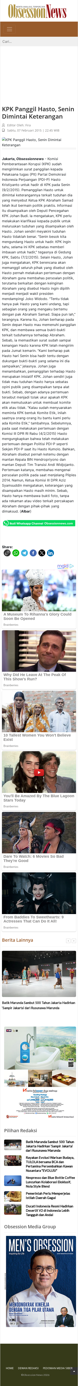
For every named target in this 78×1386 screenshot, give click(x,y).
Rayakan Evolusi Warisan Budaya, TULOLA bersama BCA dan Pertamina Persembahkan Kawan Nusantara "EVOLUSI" (50, 1164)
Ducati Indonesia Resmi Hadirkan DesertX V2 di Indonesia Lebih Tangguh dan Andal (49, 1210)
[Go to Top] (74, 1371)
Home (10, 1368)
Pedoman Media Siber (57, 1368)
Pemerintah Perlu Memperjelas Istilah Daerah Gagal (48, 1195)
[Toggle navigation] (9, 29)
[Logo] (37, 11)
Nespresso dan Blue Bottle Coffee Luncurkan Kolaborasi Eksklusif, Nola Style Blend (50, 1182)
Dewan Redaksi (28, 1368)
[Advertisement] (39, 71)
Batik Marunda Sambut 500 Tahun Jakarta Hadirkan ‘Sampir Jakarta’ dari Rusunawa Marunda (38, 1005)
